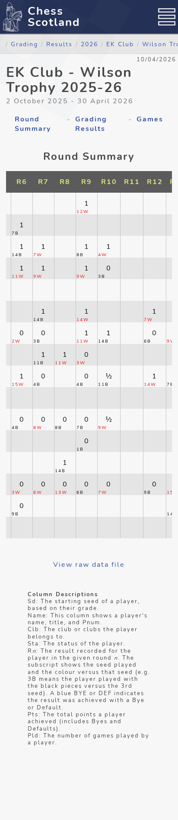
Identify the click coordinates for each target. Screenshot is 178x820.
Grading (24, 44)
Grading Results (91, 123)
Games (150, 119)
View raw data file (89, 564)
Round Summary (33, 123)
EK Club (120, 44)
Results (59, 44)
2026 (89, 44)
